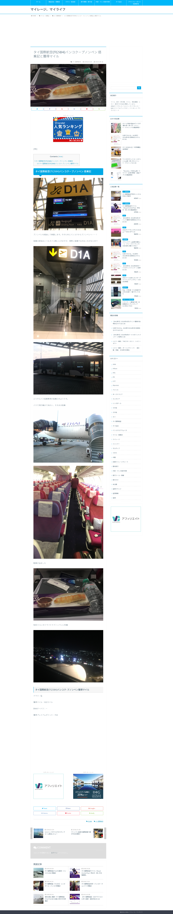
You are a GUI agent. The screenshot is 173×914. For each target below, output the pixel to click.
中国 (114, 457)
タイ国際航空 (99, 821)
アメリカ (115, 390)
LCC (114, 381)
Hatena (45, 813)
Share (69, 808)
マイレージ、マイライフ (47, 9)
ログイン (54, 853)
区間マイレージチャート (120, 462)
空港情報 (115, 493)
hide (60, 157)
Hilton (115, 369)
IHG (114, 373)
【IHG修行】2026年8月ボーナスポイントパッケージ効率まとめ (127, 336)
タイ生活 (118, 2)
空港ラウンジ (117, 489)
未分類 (115, 484)
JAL (114, 377)
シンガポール (117, 403)
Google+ (93, 808)
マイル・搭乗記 (118, 435)
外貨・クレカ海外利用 (103, 2)
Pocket (68, 813)
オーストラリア (118, 394)
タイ (114, 417)
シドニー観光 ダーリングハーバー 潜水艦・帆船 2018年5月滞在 (126, 349)
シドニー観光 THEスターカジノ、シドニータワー (127, 342)
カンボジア (116, 399)
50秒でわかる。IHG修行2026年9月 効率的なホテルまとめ (126, 329)
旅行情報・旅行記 (86, 2)
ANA (114, 364)
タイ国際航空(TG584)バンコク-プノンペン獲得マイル (57, 164)
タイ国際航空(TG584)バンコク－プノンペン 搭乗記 (54, 161)
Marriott (116, 385)
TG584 (90, 821)
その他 (115, 408)
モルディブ (116, 448)
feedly (92, 813)
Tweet (45, 808)
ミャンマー (116, 444)
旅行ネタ (115, 480)
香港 (114, 498)
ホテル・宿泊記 (70, 2)
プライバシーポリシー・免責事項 (134, 3)
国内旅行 (115, 466)
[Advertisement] (86, 32)
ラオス (115, 453)
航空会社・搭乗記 (54, 2)
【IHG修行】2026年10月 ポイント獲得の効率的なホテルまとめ (126, 323)
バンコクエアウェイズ (120, 430)
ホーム (38, 2)
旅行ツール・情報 (118, 475)
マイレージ (116, 439)
